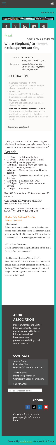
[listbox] (40, 39)
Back (10, 35)
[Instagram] (34, 27)
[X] (15, 27)
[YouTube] (46, 407)
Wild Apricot (26, 441)
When (16, 57)
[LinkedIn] (25, 27)
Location (14, 63)
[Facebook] (6, 27)
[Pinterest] (43, 27)
